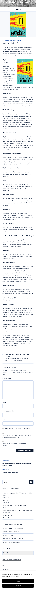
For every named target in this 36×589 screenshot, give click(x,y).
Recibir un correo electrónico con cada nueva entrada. (16, 445)
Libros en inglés (22, 358)
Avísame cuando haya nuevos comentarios (17, 428)
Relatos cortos (10, 360)
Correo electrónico (9, 411)
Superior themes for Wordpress (12, 560)
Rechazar (18, 585)
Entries (6, 569)
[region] (18, 580)
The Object (6, 500)
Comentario (7, 378)
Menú (19, 9)
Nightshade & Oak (8, 516)
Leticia (18, 40)
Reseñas (20, 360)
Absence (11, 535)
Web (4, 420)
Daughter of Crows (14, 542)
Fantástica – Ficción (16, 2)
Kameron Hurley (10, 358)
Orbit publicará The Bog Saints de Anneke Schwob (17, 511)
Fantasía (19, 354)
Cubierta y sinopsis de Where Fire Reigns (15, 505)
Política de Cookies (14, 576)
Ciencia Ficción (10, 354)
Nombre (5, 402)
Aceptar (18, 581)
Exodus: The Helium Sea (16, 528)
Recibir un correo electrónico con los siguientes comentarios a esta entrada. (17, 436)
